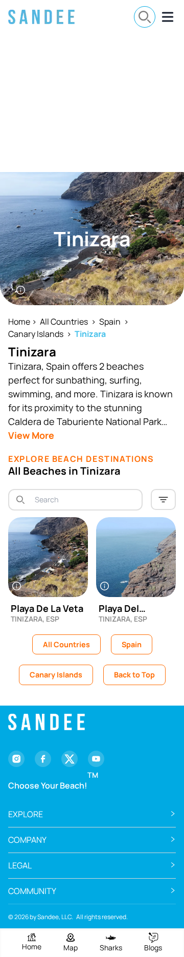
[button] (92, 814)
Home (19, 321)
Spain (110, 321)
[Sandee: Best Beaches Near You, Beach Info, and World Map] (41, 17)
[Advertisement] (92, 103)
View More (31, 435)
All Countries (64, 321)
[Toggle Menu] (167, 17)
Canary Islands (35, 333)
